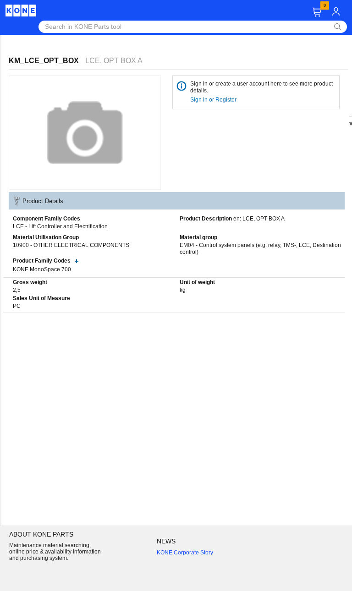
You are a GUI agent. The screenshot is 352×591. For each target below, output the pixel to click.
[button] (317, 12)
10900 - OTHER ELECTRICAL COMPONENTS (71, 245)
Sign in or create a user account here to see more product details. (261, 87)
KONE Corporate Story (185, 552)
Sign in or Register (214, 100)
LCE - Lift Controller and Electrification (60, 226)
